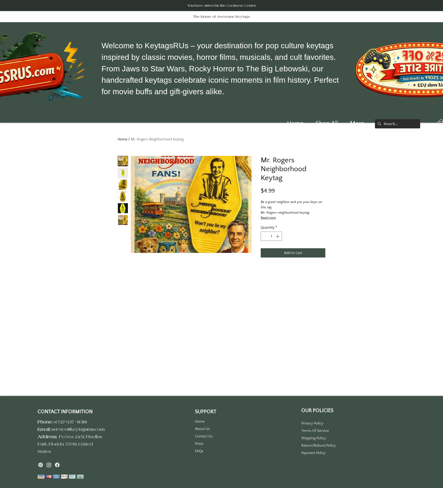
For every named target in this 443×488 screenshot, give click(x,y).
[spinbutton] (271, 236)
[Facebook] (57, 465)
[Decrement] (264, 236)
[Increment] (278, 236)
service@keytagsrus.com (78, 429)
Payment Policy (313, 453)
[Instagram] (49, 465)
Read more (268, 218)
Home (122, 139)
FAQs (199, 451)
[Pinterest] (41, 465)
